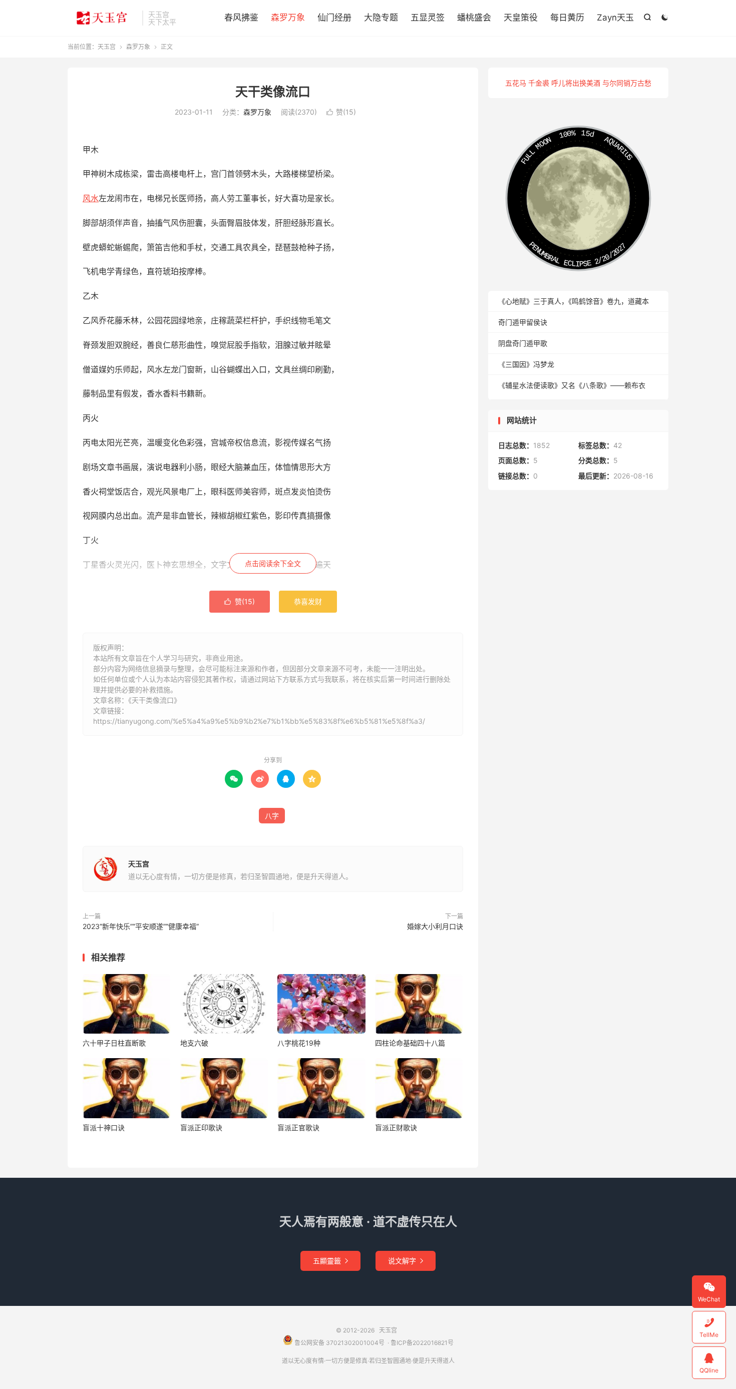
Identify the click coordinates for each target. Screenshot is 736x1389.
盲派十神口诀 (104, 1127)
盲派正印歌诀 (201, 1127)
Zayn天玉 (615, 18)
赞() (341, 112)
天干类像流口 (272, 91)
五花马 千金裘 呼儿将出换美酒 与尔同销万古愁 (578, 83)
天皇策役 (521, 18)
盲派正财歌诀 (396, 1127)
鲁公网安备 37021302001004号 (339, 1342)
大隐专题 (381, 18)
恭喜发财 (308, 601)
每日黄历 (567, 18)
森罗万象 (288, 18)
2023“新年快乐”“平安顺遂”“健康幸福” (141, 926)
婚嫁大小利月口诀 (435, 926)
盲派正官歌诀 (298, 1127)
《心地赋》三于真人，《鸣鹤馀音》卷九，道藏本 (573, 301)
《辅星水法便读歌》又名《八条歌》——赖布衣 (571, 385)
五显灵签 (428, 18)
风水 (91, 198)
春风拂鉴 (241, 18)
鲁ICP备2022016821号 (422, 1342)
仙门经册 (334, 18)
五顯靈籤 (330, 1260)
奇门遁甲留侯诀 (522, 322)
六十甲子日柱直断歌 (114, 1043)
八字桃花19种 (298, 1043)
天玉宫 (102, 18)
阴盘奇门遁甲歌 (522, 343)
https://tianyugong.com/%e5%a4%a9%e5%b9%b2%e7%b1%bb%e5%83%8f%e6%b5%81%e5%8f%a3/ (259, 721)
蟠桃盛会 (474, 18)
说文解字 (405, 1260)
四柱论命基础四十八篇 (410, 1043)
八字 (272, 815)
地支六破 (194, 1043)
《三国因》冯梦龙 (526, 364)
